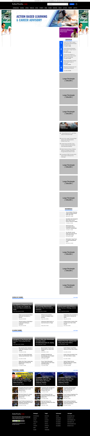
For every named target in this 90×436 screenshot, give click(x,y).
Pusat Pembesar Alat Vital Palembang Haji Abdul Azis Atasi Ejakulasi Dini (48, 396)
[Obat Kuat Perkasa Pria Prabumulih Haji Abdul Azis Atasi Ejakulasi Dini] (38, 403)
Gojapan (46, 427)
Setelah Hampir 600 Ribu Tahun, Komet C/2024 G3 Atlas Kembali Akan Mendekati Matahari (68, 145)
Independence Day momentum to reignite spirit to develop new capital (71, 316)
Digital (34, 423)
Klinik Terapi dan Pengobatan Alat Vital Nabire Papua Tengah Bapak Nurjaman (22, 380)
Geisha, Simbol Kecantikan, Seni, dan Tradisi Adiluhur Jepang (70, 355)
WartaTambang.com (52, 0)
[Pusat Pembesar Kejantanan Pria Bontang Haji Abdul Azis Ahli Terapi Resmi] (60, 397)
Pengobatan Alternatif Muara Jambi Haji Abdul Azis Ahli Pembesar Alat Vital (70, 389)
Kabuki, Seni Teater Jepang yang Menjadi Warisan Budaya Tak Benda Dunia (26, 363)
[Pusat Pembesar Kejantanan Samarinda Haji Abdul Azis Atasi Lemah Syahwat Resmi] (60, 403)
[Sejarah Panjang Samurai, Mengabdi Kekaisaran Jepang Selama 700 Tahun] (60, 364)
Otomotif (35, 425)
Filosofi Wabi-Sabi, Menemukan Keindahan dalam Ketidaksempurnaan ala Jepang (45, 341)
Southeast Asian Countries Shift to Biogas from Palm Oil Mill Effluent (70, 323)
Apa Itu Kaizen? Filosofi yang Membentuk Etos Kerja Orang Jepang (47, 349)
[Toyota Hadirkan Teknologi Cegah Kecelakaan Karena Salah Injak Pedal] (62, 214)
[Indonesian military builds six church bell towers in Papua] (38, 324)
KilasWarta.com (45, 0)
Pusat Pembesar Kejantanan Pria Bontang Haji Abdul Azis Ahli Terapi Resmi (71, 396)
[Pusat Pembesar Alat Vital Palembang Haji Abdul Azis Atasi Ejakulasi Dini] (38, 397)
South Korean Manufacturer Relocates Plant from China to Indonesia (44, 307)
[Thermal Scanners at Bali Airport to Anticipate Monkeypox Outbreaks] (15, 324)
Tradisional (47, 429)
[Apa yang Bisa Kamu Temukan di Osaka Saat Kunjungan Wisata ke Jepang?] (15, 350)
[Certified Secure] (15, 420)
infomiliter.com (75, 0)
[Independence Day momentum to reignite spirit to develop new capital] (60, 317)
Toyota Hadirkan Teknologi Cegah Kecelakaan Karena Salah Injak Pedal (71, 213)
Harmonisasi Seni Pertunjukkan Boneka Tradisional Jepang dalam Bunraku (71, 227)
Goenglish (47, 425)
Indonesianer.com (38, 0)
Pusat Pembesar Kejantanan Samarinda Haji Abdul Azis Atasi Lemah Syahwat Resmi (70, 402)
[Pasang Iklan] (68, 73)
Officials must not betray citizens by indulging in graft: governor (47, 316)
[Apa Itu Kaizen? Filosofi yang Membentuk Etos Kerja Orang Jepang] (38, 350)
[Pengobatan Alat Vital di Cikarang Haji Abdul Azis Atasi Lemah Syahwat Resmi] (15, 390)
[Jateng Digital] (45, 18)
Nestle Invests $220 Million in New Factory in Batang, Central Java (67, 307)
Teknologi (35, 421)
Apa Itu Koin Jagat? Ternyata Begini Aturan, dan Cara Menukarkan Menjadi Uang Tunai (68, 140)
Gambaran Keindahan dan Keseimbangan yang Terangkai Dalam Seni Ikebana (47, 356)
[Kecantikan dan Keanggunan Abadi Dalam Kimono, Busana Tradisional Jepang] (62, 221)
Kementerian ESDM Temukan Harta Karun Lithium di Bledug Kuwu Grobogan (68, 156)
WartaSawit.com (60, 0)
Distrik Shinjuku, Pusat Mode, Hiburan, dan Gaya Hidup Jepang (70, 348)
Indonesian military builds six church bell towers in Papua (47, 322)
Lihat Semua (75, 297)
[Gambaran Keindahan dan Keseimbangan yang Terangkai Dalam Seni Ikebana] (38, 357)
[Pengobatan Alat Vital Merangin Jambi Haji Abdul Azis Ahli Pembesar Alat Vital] (38, 390)
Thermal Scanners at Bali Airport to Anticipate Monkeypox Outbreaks (25, 323)
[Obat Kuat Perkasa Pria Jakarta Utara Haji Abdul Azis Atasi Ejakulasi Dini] (15, 397)
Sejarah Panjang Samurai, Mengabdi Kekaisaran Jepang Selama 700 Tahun (70, 363)
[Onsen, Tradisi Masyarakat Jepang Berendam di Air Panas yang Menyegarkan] (38, 364)
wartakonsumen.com (67, 0)
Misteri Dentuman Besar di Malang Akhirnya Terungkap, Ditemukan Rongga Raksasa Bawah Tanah (68, 150)
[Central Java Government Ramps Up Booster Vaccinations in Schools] (15, 317)
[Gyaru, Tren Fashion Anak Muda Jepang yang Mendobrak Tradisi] (15, 357)
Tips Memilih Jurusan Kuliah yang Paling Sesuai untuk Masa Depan (71, 234)
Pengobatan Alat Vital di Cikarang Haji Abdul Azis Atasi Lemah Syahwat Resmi (26, 389)
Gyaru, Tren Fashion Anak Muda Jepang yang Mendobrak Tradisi (25, 355)
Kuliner (34, 429)
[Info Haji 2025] (6, 10)
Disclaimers (58, 421)
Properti (46, 421)
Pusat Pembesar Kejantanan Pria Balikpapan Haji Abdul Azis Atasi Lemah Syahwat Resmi (26, 402)
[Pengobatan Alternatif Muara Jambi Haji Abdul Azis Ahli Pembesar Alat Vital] (60, 390)
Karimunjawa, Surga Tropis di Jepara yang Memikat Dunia (71, 240)
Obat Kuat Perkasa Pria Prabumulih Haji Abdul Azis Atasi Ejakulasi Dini (48, 402)
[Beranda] (20, 4)
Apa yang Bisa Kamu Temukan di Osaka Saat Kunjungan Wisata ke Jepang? (26, 349)
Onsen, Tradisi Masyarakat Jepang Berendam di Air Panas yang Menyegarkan (47, 363)
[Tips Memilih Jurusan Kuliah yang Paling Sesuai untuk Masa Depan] (62, 235)
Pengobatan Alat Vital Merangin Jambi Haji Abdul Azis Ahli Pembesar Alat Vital (48, 389)
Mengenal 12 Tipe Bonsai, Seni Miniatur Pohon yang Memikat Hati (22, 341)
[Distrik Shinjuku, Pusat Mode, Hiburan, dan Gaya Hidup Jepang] (60, 350)
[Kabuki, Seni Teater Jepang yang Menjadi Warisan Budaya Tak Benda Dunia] (15, 364)
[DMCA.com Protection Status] (21, 420)
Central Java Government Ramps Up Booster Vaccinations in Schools (26, 316)
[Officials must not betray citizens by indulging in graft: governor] (38, 317)
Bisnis (34, 427)
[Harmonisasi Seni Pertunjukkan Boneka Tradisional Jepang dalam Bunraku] (62, 228)
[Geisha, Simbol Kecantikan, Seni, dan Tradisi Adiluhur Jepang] (60, 357)
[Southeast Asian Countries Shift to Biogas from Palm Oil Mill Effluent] (60, 324)
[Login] (76, 4)
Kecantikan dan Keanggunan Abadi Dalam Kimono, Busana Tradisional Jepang (72, 220)
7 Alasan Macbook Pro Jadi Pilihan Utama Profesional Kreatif (68, 134)
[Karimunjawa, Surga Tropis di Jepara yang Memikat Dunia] (62, 241)
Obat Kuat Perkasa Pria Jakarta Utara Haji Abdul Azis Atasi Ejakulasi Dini (25, 396)
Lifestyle (46, 423)
